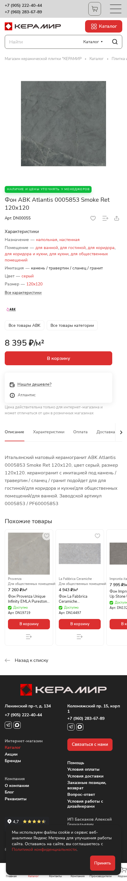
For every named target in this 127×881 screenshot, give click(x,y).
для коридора (101, 247)
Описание (14, 432)
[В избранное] (93, 218)
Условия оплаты (83, 769)
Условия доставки (85, 776)
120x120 (34, 284)
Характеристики (48, 432)
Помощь (75, 763)
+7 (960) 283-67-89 (23, 12)
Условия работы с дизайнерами (85, 803)
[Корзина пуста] (94, 9)
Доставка (106, 432)
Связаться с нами (90, 744)
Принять (102, 863)
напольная (46, 240)
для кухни (59, 254)
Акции (11, 754)
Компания (15, 779)
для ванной (46, 247)
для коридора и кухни (26, 254)
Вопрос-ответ (81, 794)
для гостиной (73, 247)
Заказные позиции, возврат (86, 785)
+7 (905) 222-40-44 (23, 5)
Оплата (80, 432)
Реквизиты (16, 799)
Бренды (13, 761)
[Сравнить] (105, 218)
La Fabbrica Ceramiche (75, 579)
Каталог (13, 747)
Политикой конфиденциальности (44, 849)
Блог (9, 792)
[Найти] (115, 42)
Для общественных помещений (31, 584)
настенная (69, 240)
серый (28, 276)
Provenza (15, 579)
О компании (17, 785)
